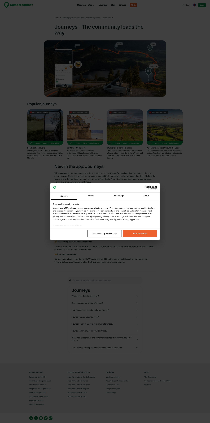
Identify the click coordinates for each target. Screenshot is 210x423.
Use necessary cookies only (105, 233)
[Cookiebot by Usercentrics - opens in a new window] (146, 188)
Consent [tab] (64, 196)
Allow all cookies (140, 233)
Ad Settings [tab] (119, 196)
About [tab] (146, 196)
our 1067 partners (68, 208)
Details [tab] (91, 196)
